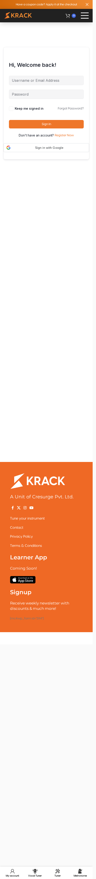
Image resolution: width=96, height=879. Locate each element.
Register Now (64, 135)
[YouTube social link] (31, 507)
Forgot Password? (71, 108)
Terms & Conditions (26, 546)
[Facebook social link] (12, 507)
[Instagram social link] (25, 507)
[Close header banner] (87, 4)
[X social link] (18, 507)
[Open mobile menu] (85, 15)
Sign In (46, 124)
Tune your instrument (27, 518)
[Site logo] (18, 15)
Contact (16, 527)
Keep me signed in (29, 108)
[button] (46, 147)
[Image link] (38, 481)
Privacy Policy (21, 536)
